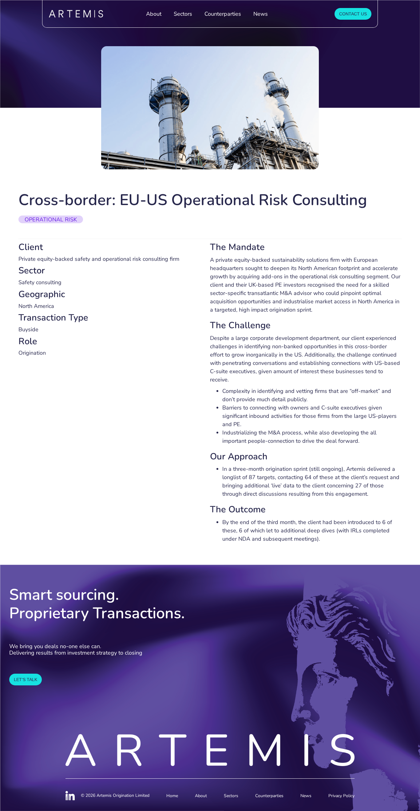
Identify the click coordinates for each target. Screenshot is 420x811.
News (260, 14)
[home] (91, 14)
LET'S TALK (25, 679)
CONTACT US (353, 13)
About (153, 14)
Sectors (183, 14)
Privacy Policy (341, 796)
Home (172, 796)
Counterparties (222, 14)
